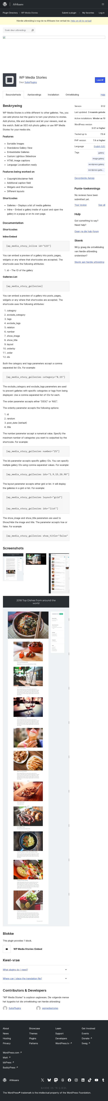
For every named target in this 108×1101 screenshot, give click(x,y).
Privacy (7, 1043)
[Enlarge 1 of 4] (19, 557)
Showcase (34, 1028)
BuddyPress (10, 1067)
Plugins (32, 1038)
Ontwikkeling (72, 94)
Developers (61, 1038)
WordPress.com (12, 1052)
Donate (87, 1038)
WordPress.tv (63, 1043)
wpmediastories (50, 1008)
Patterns (33, 1043)
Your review (81, 205)
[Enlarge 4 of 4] (65, 599)
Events (85, 1033)
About (6, 1028)
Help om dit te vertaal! (81, 21)
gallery (101, 153)
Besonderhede (13, 94)
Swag (86, 1043)
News (6, 1033)
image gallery (98, 159)
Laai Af (100, 80)
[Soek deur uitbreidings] (32, 30)
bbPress (8, 1062)
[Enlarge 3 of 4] (65, 557)
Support (59, 1033)
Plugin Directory (10, 13)
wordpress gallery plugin (96, 170)
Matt (7, 1057)
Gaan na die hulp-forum (87, 231)
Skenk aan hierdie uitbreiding (89, 262)
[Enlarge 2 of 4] (42, 557)
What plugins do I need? (15, 969)
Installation (53, 94)
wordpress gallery (96, 164)
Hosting (7, 1038)
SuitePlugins (31, 82)
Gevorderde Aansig (84, 178)
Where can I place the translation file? (22, 978)
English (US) (99, 146)
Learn (58, 1028)
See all (101, 205)
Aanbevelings (34, 94)
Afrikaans (14, 1080)
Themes (33, 1033)
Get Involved (88, 1028)
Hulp (103, 94)
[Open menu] (103, 4)
